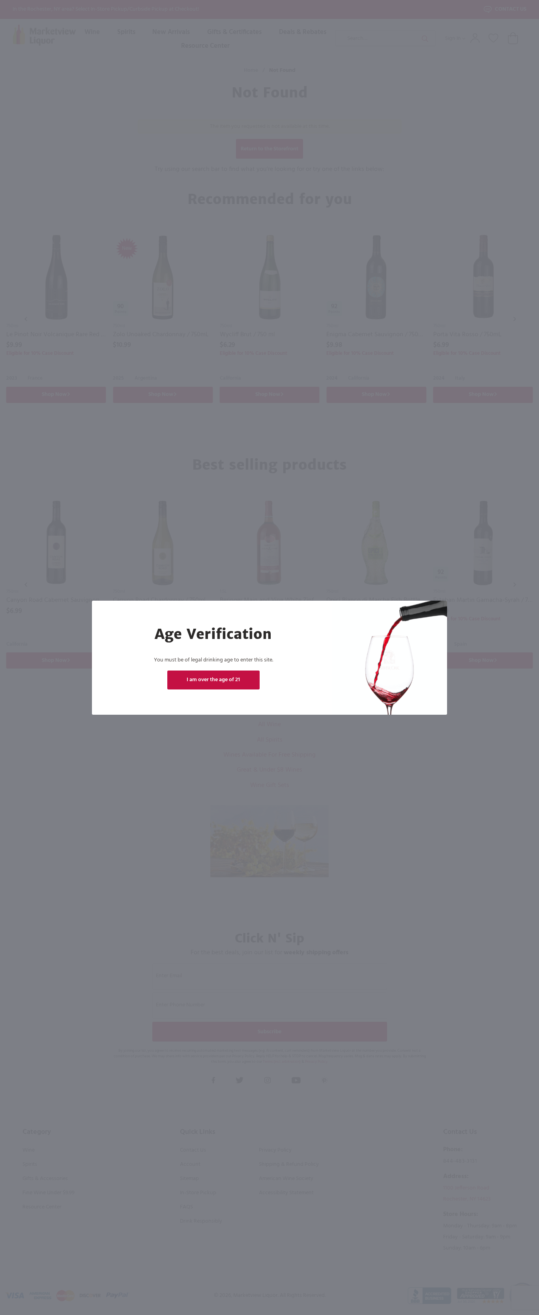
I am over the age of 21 (213, 679)
